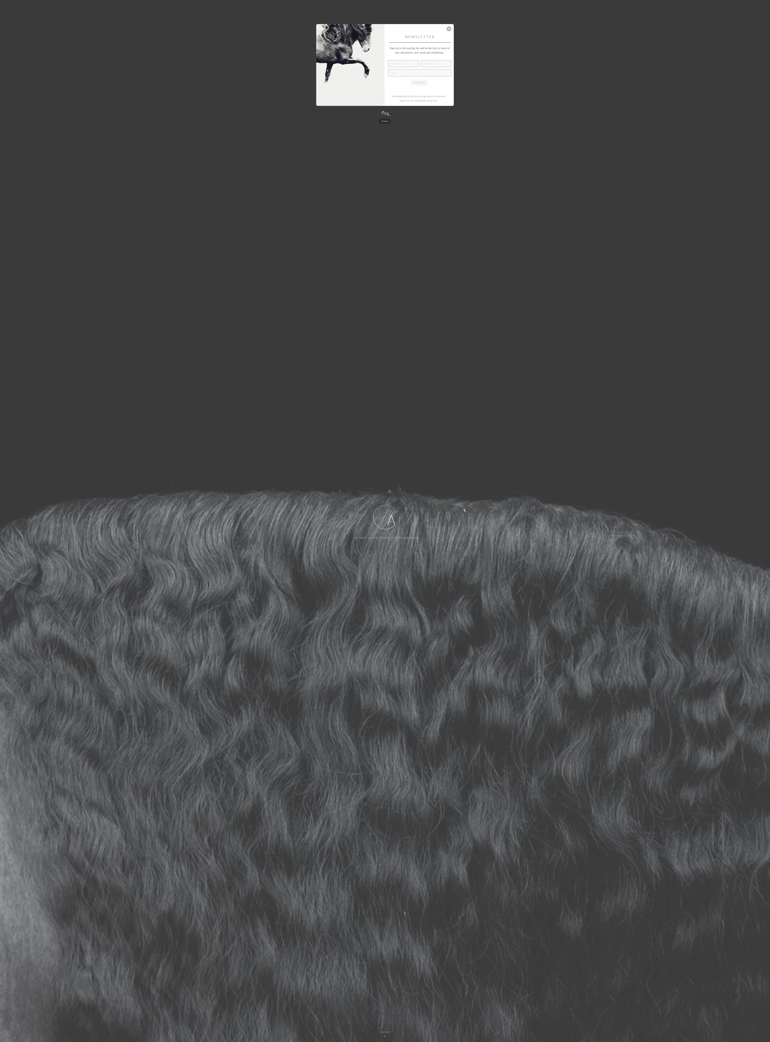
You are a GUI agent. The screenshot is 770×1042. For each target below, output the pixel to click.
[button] (449, 28)
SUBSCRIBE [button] (419, 82)
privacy (385, 121)
